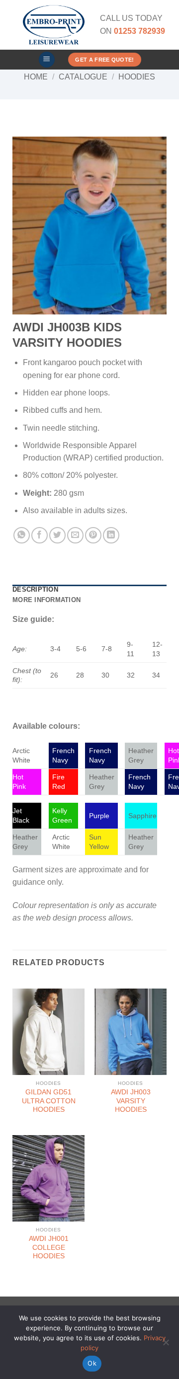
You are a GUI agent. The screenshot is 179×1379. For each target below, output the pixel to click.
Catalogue (83, 77)
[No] (166, 1345)
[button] (47, 60)
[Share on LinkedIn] (111, 535)
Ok (92, 1363)
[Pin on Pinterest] (93, 535)
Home (36, 77)
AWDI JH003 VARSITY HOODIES (131, 1100)
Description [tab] (35, 589)
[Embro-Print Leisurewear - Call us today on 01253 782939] (53, 25)
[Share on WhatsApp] (21, 535)
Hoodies (136, 77)
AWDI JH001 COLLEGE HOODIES (49, 1247)
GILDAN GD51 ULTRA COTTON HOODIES (49, 1100)
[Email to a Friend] (75, 535)
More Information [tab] (46, 600)
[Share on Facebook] (39, 535)
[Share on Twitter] (57, 535)
